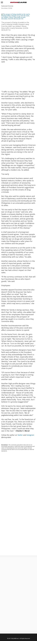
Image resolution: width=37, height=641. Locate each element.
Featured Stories (7, 6)
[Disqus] (18, 479)
